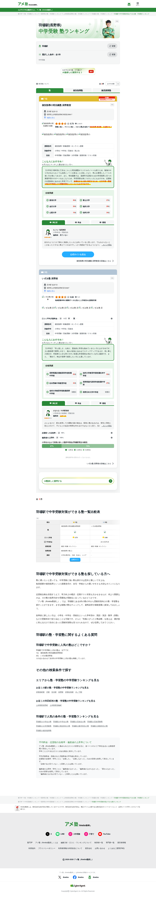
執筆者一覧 (98, 842)
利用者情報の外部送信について (70, 848)
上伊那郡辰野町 (42, 705)
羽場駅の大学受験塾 (43, 726)
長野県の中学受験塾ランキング (51, 802)
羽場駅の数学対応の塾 (80, 726)
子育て (91, 834)
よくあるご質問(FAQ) (116, 848)
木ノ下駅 (78, 692)
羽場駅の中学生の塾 (60, 721)
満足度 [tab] (55, 222)
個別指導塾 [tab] (78, 90)
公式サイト (75, 559)
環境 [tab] (104, 222)
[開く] (111, 318)
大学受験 (76, 834)
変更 (113, 46)
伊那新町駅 (40, 692)
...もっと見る (107, 245)
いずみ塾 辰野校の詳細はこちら (99, 463)
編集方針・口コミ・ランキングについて (76, 842)
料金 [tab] (79, 222)
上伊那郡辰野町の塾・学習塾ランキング (76, 14)
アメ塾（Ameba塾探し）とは (46, 842)
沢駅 (48, 692)
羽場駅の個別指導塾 (43, 730)
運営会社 (88, 848)
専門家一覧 (110, 842)
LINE (62, 834)
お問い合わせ (100, 848)
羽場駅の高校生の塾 (78, 721)
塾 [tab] (50, 90)
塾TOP (20, 14)
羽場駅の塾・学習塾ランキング (102, 14)
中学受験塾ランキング (31, 802)
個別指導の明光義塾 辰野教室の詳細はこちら (94, 261)
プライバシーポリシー (46, 848)
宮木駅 (54, 692)
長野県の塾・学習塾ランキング (51, 14)
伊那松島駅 (69, 692)
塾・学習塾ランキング (31, 14)
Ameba (66, 877)
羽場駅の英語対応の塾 (61, 726)
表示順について (44, 84)
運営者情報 (121, 842)
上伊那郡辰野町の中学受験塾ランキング (76, 802)
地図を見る (51, 117)
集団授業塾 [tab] (106, 90)
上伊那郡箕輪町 (56, 705)
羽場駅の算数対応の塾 (99, 726)
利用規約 (32, 848)
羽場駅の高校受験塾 (95, 721)
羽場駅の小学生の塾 (43, 721)
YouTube (106, 834)
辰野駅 (60, 692)
